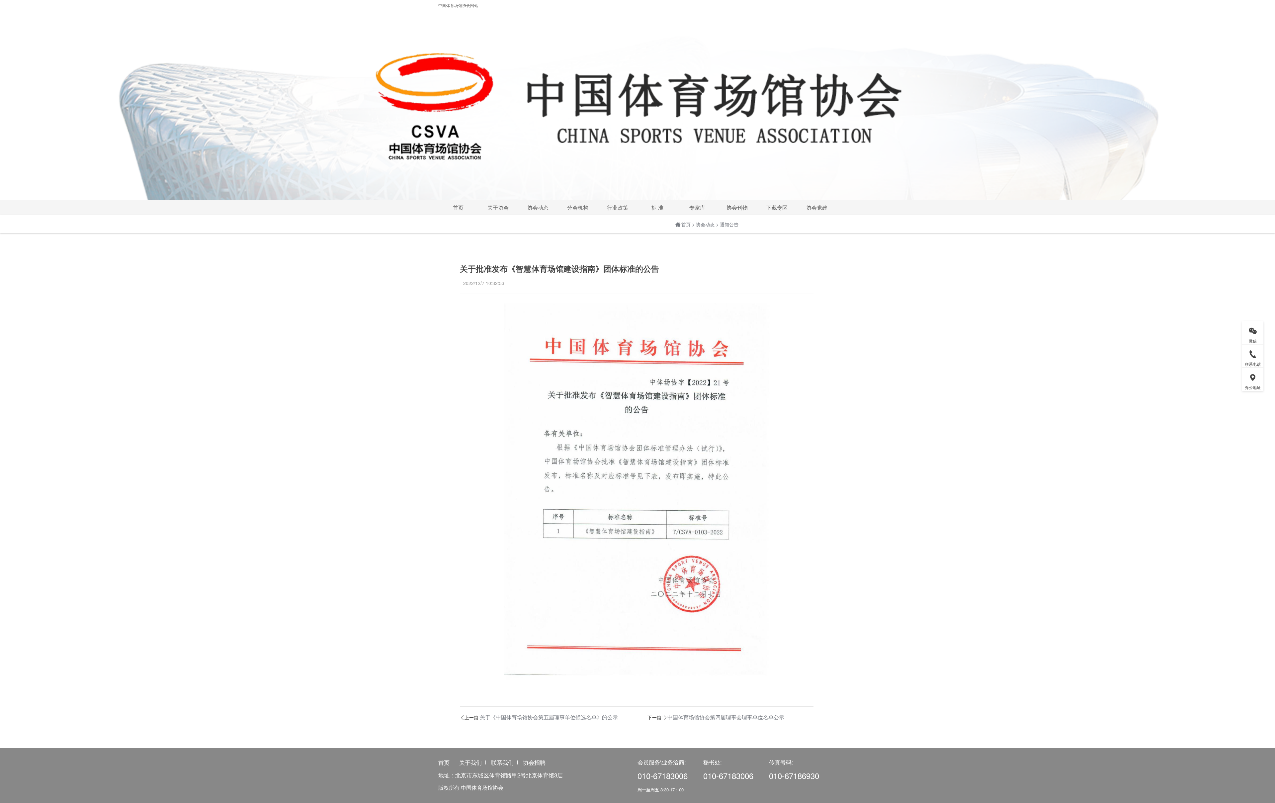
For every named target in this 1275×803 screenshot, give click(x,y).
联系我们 (502, 762)
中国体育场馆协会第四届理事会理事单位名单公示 (725, 717)
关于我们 (470, 762)
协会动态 (705, 224)
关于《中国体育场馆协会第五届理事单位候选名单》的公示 (549, 717)
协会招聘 (534, 762)
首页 (686, 224)
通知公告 (729, 224)
